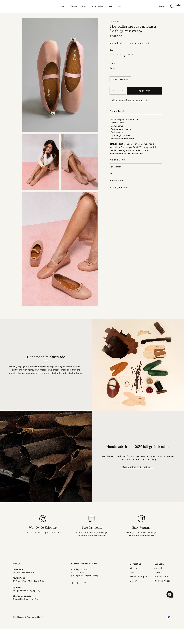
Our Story (159, 563)
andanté (22, 617)
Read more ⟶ (147, 535)
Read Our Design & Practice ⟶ (138, 467)
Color (112, 63)
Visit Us (133, 568)
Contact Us (135, 563)
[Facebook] (72, 582)
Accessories (97, 6)
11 (132, 54)
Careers (134, 580)
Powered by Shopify (35, 617)
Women (73, 6)
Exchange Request (139, 576)
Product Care (161, 576)
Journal (158, 568)
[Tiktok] (84, 582)
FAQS (132, 572)
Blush (112, 68)
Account (163, 6)
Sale (110, 6)
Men (84, 6)
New (62, 6)
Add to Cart (144, 90)
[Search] (172, 6)
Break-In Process (162, 580)
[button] (169, 594)
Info (119, 6)
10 (129, 54)
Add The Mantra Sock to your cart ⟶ (128, 100)
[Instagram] (78, 582)
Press (157, 572)
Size (112, 50)
